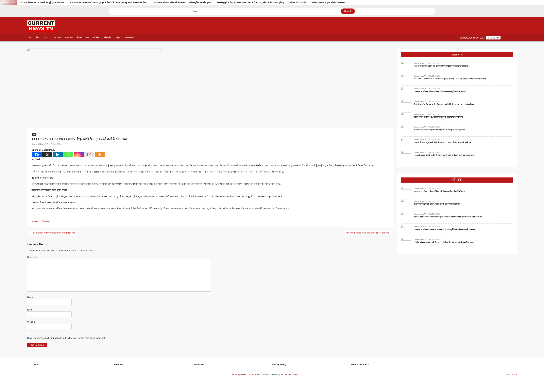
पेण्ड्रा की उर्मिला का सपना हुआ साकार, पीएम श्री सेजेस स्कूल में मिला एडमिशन (439, 130)
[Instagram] (79, 154)
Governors (46, 221)
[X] (47, 154)
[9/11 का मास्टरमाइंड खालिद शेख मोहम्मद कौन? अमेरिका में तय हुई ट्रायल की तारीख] (406, 66)
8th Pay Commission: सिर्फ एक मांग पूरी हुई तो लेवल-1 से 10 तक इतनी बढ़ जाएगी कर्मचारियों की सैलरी (108, 3)
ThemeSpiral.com (291, 374)
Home (37, 364)
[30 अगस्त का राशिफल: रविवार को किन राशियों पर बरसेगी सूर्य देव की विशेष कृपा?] (406, 91)
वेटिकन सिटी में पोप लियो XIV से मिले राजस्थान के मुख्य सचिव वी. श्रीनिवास (317, 3)
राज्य (45, 38)
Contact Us (198, 364)
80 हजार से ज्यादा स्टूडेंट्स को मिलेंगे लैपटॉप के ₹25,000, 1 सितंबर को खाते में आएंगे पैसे (442, 142)
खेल (87, 38)
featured (35, 221)
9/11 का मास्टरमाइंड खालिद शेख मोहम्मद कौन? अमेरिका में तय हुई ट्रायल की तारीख (33, 3)
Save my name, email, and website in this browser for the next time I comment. (66, 338)
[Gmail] (89, 154)
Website (31, 321)
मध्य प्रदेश (57, 38)
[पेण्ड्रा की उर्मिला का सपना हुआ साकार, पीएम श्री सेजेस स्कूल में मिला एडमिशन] (406, 129)
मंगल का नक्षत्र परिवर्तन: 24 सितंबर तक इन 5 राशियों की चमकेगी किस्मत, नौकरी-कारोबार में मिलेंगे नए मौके (448, 217)
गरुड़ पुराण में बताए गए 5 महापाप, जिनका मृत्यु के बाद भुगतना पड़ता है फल (437, 204)
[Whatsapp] (68, 154)
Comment (32, 257)
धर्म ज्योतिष (107, 38)
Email (30, 309)
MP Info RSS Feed (360, 364)
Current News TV (40, 144)
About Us (118, 364)
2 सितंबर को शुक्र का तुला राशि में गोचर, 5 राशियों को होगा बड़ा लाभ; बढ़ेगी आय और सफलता (444, 242)
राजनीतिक (69, 38)
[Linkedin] (58, 154)
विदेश (38, 38)
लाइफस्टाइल (129, 38)
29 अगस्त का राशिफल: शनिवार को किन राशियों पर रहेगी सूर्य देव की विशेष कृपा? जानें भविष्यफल (444, 229)
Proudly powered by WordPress (246, 374)
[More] (100, 154)
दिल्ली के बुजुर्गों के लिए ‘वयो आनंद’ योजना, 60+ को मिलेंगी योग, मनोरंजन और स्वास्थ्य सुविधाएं (250, 3)
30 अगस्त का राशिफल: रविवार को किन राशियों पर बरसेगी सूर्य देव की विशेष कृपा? (182, 3)
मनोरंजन (96, 38)
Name (31, 297)
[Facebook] (37, 154)
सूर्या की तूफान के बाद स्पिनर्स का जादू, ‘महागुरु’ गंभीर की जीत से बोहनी (54, 233)
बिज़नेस (79, 38)
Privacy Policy (279, 364)
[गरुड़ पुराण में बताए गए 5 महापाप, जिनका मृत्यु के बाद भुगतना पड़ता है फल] (406, 204)
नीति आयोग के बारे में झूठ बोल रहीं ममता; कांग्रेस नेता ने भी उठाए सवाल (367, 233)
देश (30, 38)
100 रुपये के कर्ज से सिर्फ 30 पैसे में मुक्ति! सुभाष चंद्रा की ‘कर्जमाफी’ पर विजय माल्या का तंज (444, 155)
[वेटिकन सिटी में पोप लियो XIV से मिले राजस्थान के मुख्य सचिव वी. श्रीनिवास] (406, 117)
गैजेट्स (118, 38)
